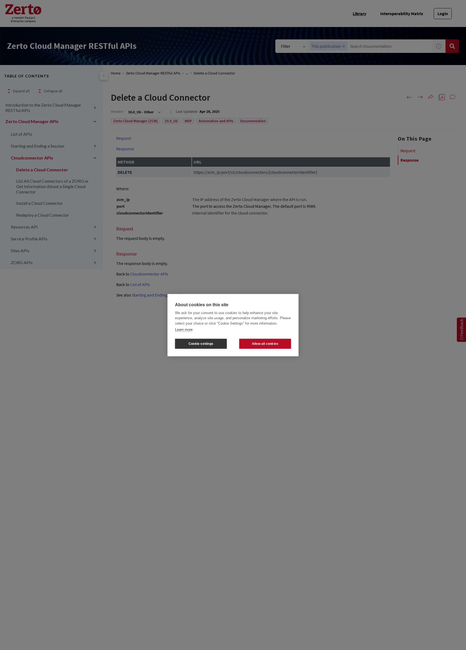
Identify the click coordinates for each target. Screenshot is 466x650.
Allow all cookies (265, 344)
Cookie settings (201, 344)
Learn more (184, 330)
